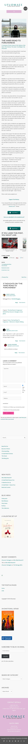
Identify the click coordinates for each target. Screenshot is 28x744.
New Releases (5, 501)
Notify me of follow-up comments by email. (14, 407)
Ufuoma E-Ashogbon (12, 344)
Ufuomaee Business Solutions (14, 729)
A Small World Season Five (8, 480)
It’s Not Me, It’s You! (5, 270)
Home (3, 588)
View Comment (22, 302)
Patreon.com (12, 206)
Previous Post (4, 277)
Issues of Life (15, 45)
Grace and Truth (14, 728)
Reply (16, 302)
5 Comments (5, 45)
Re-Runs (3, 505)
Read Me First (5, 446)
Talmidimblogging (16, 299)
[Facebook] (9, 741)
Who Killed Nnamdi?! (7, 477)
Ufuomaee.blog (5, 451)
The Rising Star (5, 458)
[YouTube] (15, 741)
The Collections (5, 508)
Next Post (24, 277)
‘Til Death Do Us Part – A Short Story (10, 250)
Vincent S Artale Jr (10, 294)
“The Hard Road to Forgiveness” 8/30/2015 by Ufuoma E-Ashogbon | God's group (13, 311)
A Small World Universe (7, 453)
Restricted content (5, 267)
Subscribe (5, 656)
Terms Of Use (14, 726)
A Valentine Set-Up (6, 482)
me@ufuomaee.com (14, 707)
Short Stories (8, 47)
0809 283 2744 (14, 705)
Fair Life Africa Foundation (14, 731)
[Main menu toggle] (14, 11)
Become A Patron (6, 448)
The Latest (13, 47)
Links (3, 590)
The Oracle (4, 456)
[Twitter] (18, 741)
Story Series (4, 503)
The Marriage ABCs (17, 565)
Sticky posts (4, 498)
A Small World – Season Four (8, 485)
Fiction (10, 45)
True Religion (20, 47)
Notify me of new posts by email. (11, 410)
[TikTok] (12, 741)
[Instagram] (6, 741)
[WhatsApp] (21, 741)
